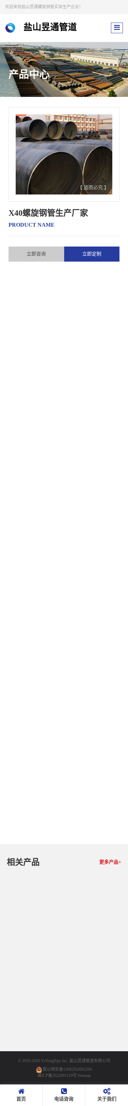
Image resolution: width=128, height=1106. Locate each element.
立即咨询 (36, 253)
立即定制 (91, 253)
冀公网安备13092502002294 (67, 1069)
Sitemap (84, 1075)
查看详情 (22, 976)
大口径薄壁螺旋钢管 (93, 964)
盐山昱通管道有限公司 (89, 1060)
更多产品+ (110, 862)
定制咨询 (46, 976)
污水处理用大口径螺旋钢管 (34, 1049)
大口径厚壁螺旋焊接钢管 (93, 1049)
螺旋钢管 (25, 484)
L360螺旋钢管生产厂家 (34, 964)
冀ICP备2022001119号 (57, 1075)
